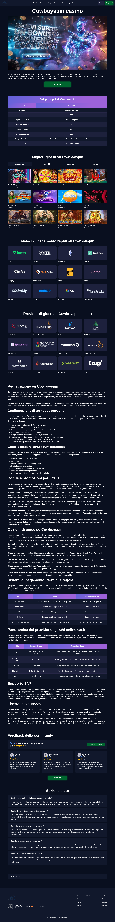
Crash (69, 164)
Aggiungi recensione (96, 744)
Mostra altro (57, 777)
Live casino (43, 164)
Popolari (18, 164)
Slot (94, 164)
